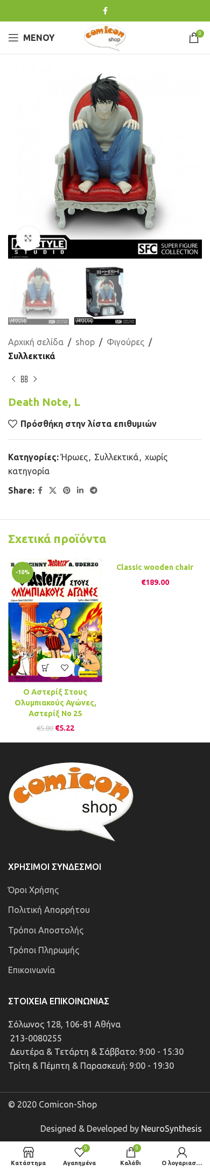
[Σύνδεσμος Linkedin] (80, 490)
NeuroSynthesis (171, 1128)
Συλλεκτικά (31, 356)
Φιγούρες (125, 342)
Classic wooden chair (154, 567)
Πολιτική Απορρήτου (49, 910)
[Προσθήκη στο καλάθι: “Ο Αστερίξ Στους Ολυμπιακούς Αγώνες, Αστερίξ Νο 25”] (46, 667)
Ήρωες (74, 457)
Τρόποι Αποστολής (45, 930)
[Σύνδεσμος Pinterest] (67, 490)
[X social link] (53, 490)
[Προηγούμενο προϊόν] (13, 379)
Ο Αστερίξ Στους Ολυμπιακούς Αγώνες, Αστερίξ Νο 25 (55, 703)
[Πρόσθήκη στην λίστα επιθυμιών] (64, 667)
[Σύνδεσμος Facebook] (105, 11)
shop (85, 342)
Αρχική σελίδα (36, 342)
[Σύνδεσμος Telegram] (94, 490)
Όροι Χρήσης (33, 890)
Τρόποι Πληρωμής (43, 950)
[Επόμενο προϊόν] (35, 379)
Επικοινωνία (31, 970)
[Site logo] (105, 36)
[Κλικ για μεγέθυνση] (28, 238)
